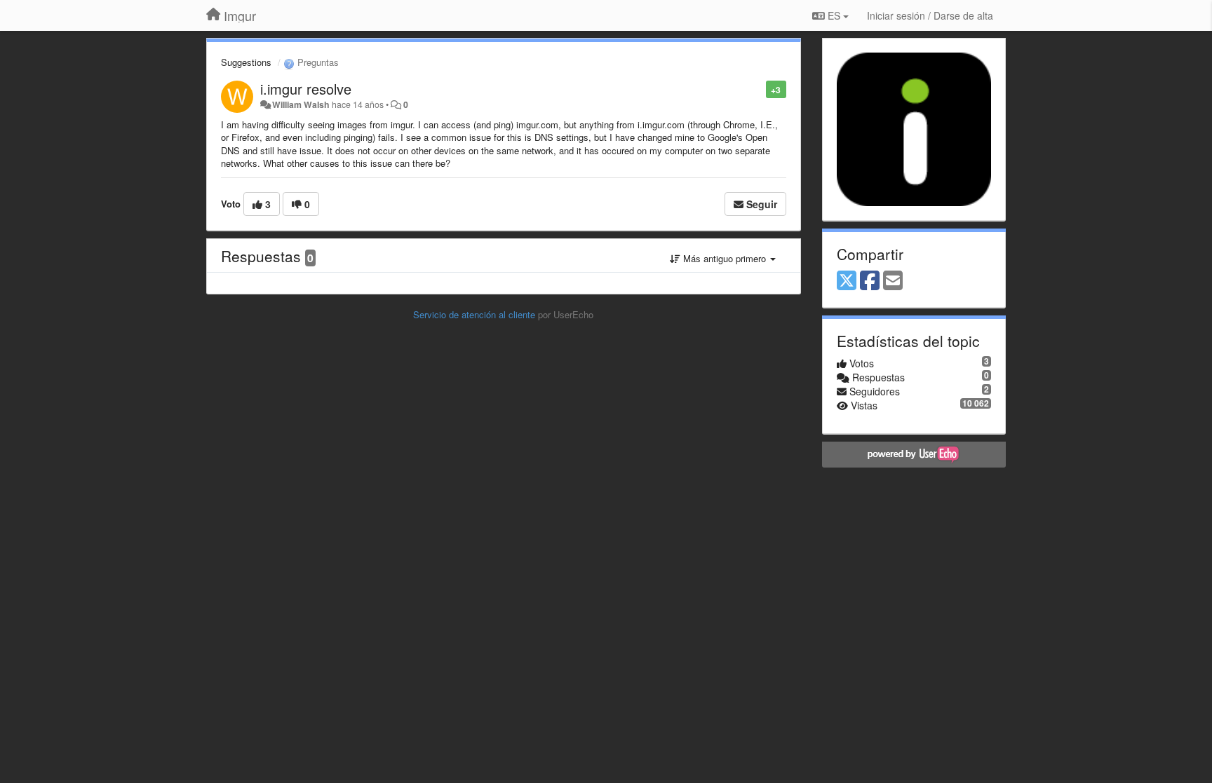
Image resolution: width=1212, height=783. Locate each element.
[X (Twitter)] (846, 281)
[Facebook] (870, 281)
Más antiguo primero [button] (724, 258)
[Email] (893, 281)
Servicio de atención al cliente (475, 314)
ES (834, 15)
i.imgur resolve (305, 89)
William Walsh (301, 104)
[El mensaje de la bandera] (758, 88)
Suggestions (246, 62)
